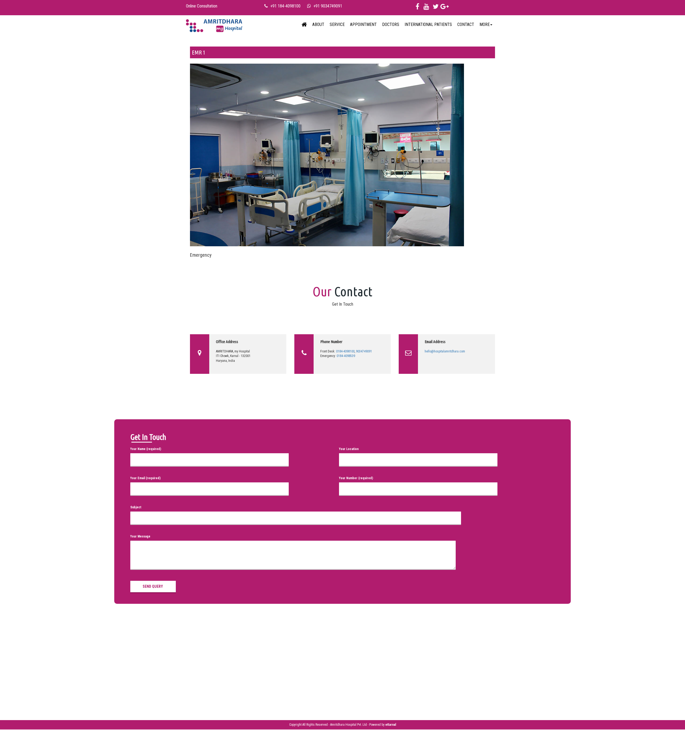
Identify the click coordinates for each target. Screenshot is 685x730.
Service (337, 24)
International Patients (428, 24)
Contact (465, 24)
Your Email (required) (145, 478)
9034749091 (364, 351)
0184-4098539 (346, 356)
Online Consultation (201, 6)
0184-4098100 (345, 351)
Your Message (140, 536)
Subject (135, 507)
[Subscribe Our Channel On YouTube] (426, 8)
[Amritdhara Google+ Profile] (444, 8)
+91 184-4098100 (285, 6)
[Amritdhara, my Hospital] (304, 24)
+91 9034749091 (327, 6)
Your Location (349, 449)
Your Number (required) (356, 478)
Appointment (363, 24)
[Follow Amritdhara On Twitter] (436, 8)
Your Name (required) (145, 449)
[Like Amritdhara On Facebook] (417, 8)
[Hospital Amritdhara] (214, 24)
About (318, 24)
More (485, 24)
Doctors (390, 24)
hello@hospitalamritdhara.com (445, 351)
